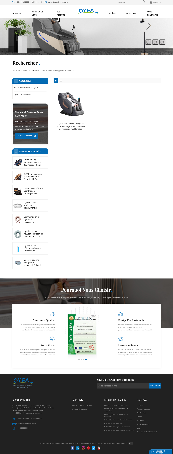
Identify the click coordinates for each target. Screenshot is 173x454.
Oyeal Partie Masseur (23, 94)
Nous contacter (152, 14)
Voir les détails (71, 130)
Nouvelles (131, 13)
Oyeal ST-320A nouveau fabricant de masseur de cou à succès (33, 234)
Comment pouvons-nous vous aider (29, 113)
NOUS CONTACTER (25, 136)
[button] (79, 359)
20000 (109, 443)
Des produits (61, 14)
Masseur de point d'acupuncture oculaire (116, 415)
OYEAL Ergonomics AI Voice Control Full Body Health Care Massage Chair (33, 177)
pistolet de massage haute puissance (118, 420)
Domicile (16, 13)
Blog (138, 428)
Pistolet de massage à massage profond (119, 430)
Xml (105, 443)
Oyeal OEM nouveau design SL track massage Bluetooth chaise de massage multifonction (70, 126)
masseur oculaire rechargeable (116, 405)
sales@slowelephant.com (58, 2)
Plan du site (99, 443)
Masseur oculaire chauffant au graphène (116, 410)
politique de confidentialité (147, 432)
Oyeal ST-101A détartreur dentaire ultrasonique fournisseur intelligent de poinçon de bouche (33, 248)
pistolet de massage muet (113, 423)
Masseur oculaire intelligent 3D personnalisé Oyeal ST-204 (32, 263)
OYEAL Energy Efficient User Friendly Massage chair (33, 191)
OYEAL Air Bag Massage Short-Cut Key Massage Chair (32, 162)
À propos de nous (37, 14)
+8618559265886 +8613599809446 (29, 2)
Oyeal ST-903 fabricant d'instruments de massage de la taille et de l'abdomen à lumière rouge (33, 205)
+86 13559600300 (22, 428)
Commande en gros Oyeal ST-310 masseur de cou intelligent (32, 220)
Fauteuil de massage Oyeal (26, 87)
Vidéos (112, 13)
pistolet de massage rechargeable (117, 427)
